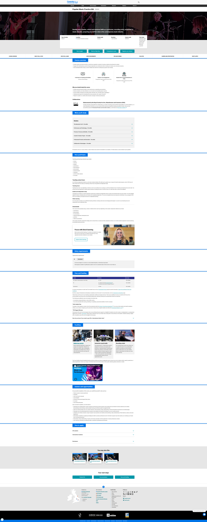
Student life (82, 477)
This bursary (84, 313)
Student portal (127, 498)
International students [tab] (78, 434)
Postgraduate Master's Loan (116, 307)
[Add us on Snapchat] (135, 492)
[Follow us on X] (126, 492)
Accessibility (88, 520)
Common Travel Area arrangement (105, 306)
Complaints (114, 507)
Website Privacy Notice (119, 520)
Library (113, 498)
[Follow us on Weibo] (126, 494)
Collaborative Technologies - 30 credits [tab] (82, 143)
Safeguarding (114, 502)
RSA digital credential (121, 107)
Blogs (113, 500)
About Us (134, 5)
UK (74, 259)
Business (124, 5)
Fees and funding (118, 56)
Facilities (141, 56)
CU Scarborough (100, 497)
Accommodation (103, 477)
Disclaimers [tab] (75, 441)
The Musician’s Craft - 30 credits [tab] (81, 124)
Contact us (85, 499)
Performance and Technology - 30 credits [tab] (83, 128)
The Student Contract (83, 520)
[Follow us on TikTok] (137, 492)
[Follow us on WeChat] (124, 494)
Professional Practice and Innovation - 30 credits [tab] (84, 139)
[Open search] (139, 2)
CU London (99, 495)
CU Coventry (99, 493)
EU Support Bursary (109, 282)
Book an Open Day (95, 51)
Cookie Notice (113, 520)
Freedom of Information (100, 520)
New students (114, 491)
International (103, 5)
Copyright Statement (93, 520)
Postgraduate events (111, 51)
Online (97, 502)
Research (114, 5)
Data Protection (125, 520)
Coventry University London (102, 491)
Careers (113, 501)
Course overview (13, 56)
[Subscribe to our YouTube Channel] (128, 492)
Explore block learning (81, 239)
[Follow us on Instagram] (130, 492)
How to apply (80, 51)
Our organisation (115, 505)
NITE (97, 500)
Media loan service (79, 343)
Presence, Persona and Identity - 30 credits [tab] (83, 131)
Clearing (72, 5)
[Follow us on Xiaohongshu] (128, 494)
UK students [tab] (75, 430)
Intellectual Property (107, 520)
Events (113, 494)
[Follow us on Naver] (130, 494)
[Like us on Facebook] (124, 492)
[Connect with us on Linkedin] (132, 492)
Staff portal (127, 500)
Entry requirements (91, 56)
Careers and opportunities (168, 56)
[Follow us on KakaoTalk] (132, 494)
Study (83, 5)
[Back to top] (103, 487)
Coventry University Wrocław (101, 499)
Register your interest (127, 51)
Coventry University (86, 491)
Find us (84, 500)
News (113, 493)
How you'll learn (65, 56)
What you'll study (39, 56)
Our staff (113, 504)
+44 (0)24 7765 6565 (87, 497)
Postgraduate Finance (102, 289)
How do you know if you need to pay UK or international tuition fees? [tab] (88, 318)
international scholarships (118, 292)
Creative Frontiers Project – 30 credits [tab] (82, 135)
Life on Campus (93, 5)
